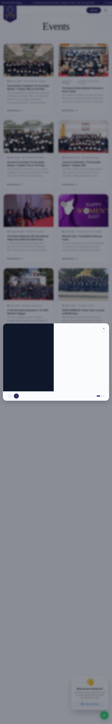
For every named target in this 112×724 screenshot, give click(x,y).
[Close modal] (104, 328)
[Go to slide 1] (98, 396)
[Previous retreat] (10, 396)
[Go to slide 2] (101, 396)
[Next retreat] (16, 396)
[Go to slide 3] (103, 396)
